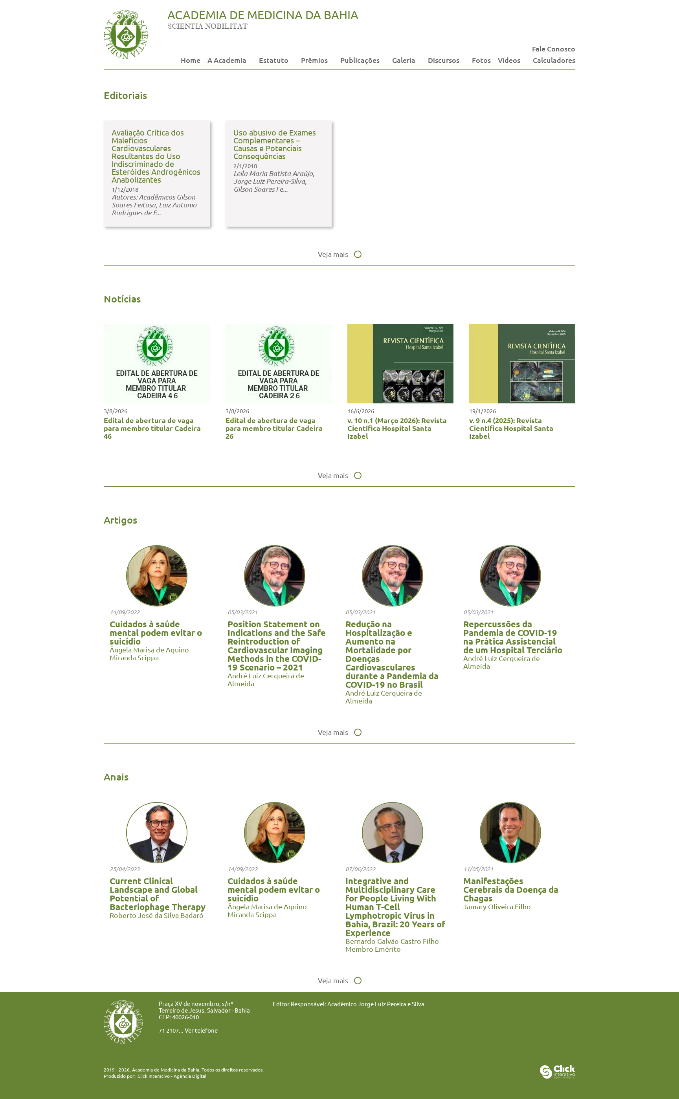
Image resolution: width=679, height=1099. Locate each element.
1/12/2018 (125, 189)
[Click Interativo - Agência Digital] (557, 1076)
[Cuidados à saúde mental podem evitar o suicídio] (156, 603)
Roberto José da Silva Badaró (157, 915)
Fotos (481, 59)
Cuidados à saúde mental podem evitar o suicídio (156, 633)
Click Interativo (172, 1076)
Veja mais (333, 254)
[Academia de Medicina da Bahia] (126, 56)
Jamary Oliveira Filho (497, 906)
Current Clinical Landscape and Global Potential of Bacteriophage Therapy (158, 894)
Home (190, 59)
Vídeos (509, 59)
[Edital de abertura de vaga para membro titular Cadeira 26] (279, 400)
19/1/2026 (482, 410)
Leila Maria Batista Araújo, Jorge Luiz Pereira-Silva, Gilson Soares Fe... (273, 181)
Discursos (443, 59)
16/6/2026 (360, 410)
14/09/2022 (124, 612)
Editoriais (125, 95)
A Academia (226, 59)
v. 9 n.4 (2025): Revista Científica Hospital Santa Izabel (511, 428)
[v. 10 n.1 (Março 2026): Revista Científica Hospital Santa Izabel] (400, 400)
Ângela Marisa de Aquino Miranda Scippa (149, 653)
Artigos (120, 520)
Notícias (122, 298)
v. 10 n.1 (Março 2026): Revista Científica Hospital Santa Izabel (397, 428)
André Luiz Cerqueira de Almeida (266, 679)
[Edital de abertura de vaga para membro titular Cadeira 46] (157, 400)
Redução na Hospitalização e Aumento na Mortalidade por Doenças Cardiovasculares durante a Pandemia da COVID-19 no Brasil (392, 654)
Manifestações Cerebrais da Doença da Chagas (510, 889)
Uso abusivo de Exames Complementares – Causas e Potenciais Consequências (274, 144)
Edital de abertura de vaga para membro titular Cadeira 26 (274, 428)
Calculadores (554, 59)
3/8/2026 (115, 410)
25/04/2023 (124, 869)
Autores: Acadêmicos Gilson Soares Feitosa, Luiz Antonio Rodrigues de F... (154, 204)
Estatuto (273, 59)
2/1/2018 (245, 165)
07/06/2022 (360, 869)
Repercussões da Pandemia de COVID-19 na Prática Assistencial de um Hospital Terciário (512, 637)
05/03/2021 (242, 612)
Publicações (360, 59)
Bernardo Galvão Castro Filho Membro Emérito (392, 945)
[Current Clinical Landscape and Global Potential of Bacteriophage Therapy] (156, 860)
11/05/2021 (478, 869)
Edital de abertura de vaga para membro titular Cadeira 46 (152, 428)
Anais (116, 776)
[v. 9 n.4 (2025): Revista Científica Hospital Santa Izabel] (522, 400)
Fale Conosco (553, 48)
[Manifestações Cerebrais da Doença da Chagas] (510, 860)
